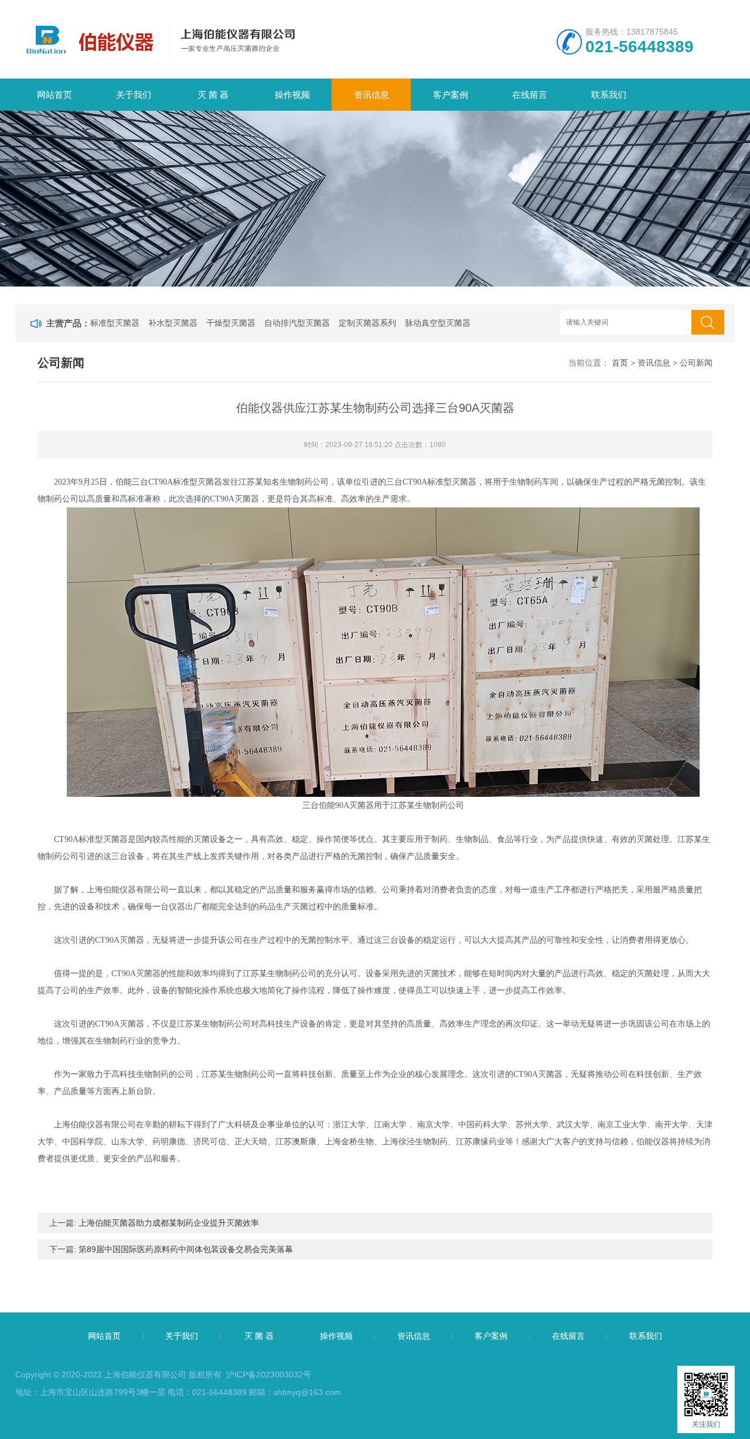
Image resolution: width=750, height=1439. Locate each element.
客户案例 (450, 95)
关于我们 (133, 95)
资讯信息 (371, 95)
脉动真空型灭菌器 (438, 323)
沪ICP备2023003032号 (268, 1374)
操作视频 (292, 95)
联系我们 (608, 95)
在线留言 (529, 95)
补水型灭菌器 (172, 323)
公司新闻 (696, 362)
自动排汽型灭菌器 (297, 323)
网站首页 (54, 95)
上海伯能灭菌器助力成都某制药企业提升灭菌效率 (169, 1222)
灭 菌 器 (213, 95)
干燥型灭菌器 (230, 323)
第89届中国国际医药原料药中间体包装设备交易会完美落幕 (186, 1249)
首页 (620, 362)
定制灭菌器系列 (367, 323)
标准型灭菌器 (114, 323)
